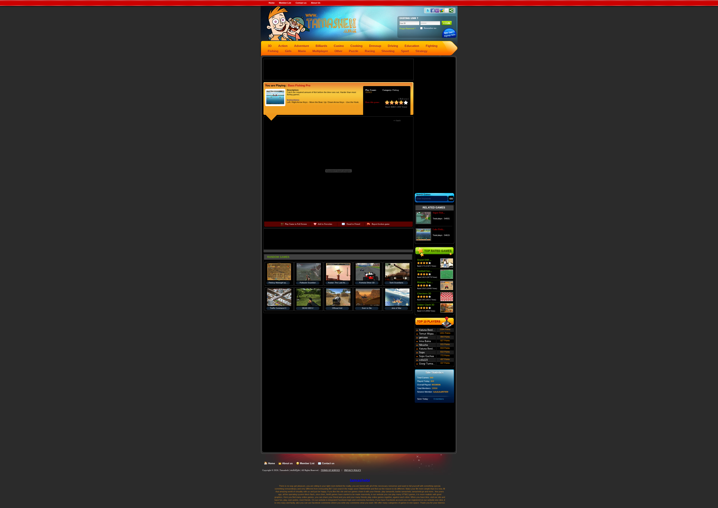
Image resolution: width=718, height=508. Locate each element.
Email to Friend (353, 224)
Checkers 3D (424, 293)
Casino (339, 46)
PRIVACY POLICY (352, 470)
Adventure (301, 46)
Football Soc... (424, 271)
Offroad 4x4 (337, 308)
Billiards (321, 46)
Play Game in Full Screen (296, 224)
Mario (302, 51)
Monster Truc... (425, 282)
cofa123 (423, 360)
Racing (370, 51)
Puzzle (353, 51)
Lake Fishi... (438, 229)
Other (338, 51)
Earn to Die (367, 308)
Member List (285, 3)
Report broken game (380, 224)
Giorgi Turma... (427, 363)
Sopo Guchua (426, 356)
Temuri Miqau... (427, 333)
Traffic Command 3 (278, 308)
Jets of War (396, 308)
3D (270, 46)
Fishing (273, 51)
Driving (393, 46)
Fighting (432, 46)
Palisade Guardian (308, 283)
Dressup (375, 46)
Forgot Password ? (407, 28)
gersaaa (423, 337)
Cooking (356, 46)
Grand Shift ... (424, 260)
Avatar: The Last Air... (337, 283)
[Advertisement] (339, 69)
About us (287, 463)
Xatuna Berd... (427, 330)
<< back (397, 120)
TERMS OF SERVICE (330, 470)
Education (412, 46)
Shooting (388, 51)
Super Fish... (439, 212)
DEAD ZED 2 (307, 308)
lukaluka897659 (440, 392)
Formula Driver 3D (367, 283)
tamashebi (360, 480)
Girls (288, 51)
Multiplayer (320, 51)
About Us (315, 3)
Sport (405, 51)
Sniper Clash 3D (425, 304)
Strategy (421, 51)
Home (271, 3)
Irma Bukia (425, 341)
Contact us (301, 3)
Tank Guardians (396, 283)
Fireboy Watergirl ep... (278, 283)
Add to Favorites (325, 224)
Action (283, 46)
